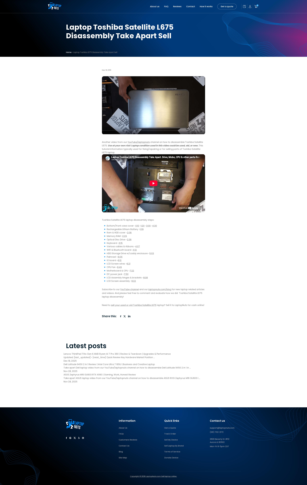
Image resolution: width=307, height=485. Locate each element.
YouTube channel (129, 289)
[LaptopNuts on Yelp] (79, 438)
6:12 (119, 260)
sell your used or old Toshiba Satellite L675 (133, 305)
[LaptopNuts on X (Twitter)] (75, 438)
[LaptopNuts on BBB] (83, 438)
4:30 (154, 225)
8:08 (145, 277)
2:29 (124, 236)
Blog (121, 451)
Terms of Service (172, 451)
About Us (123, 428)
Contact (190, 6)
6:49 (119, 267)
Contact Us (124, 445)
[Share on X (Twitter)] (125, 316)
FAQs (121, 433)
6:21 (128, 263)
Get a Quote (170, 428)
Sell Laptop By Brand (174, 445)
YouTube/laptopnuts (139, 142)
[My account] (250, 6)
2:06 (129, 232)
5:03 (151, 253)
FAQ (166, 6)
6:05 (120, 256)
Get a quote (227, 6)
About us (154, 6)
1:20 (143, 225)
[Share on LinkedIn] (129, 316)
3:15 (121, 243)
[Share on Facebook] (120, 316)
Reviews (177, 6)
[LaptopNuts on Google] (70, 438)
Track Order (170, 433)
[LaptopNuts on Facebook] (66, 438)
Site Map (123, 457)
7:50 (126, 274)
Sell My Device (171, 439)
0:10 (137, 225)
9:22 (133, 280)
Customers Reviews (128, 439)
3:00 (148, 225)
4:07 (137, 246)
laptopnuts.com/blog (159, 289)
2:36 (129, 239)
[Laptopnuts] (54, 8)
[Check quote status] (244, 6)
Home (68, 52)
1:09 (142, 229)
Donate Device (171, 457)
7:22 (132, 270)
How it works (206, 6)
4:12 (135, 249)
